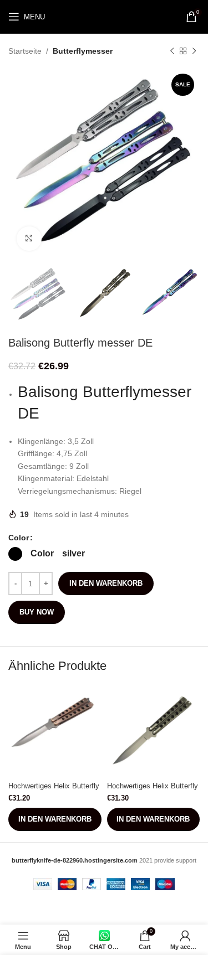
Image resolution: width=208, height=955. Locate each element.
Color (18, 537)
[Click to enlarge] (29, 238)
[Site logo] (104, 16)
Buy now (36, 612)
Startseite (25, 51)
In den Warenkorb (106, 583)
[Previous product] (171, 50)
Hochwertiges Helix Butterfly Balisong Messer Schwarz (152, 790)
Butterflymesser (83, 51)
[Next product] (194, 50)
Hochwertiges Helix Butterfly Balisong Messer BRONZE (53, 790)
